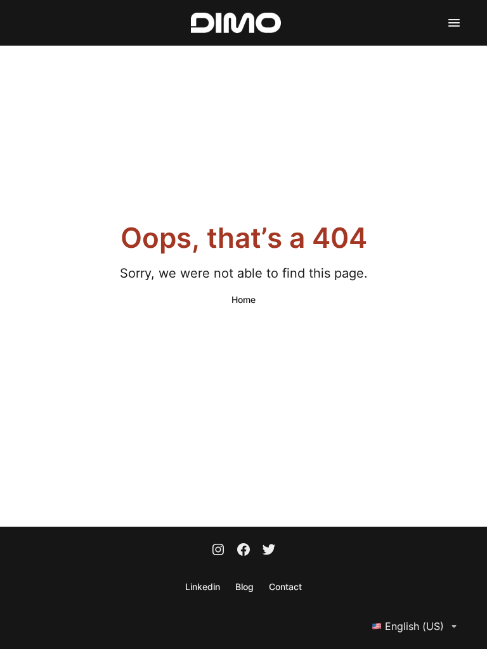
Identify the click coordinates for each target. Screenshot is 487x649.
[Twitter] (268, 551)
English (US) (414, 626)
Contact (285, 586)
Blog (244, 586)
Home (243, 299)
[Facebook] (243, 551)
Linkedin (202, 586)
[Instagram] (218, 551)
